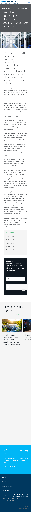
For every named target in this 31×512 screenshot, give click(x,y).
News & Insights (7, 486)
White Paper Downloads (13, 250)
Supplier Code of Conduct (22, 507)
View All (17, 314)
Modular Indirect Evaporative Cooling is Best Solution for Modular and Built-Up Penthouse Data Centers (12, 340)
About (4, 477)
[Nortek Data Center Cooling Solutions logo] (9, 2)
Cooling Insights (21, 8)
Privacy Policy (18, 505)
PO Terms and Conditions (23, 508)
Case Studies (10, 236)
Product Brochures (11, 246)
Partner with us (9, 466)
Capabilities (6, 482)
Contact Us (5, 490)
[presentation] (17, 287)
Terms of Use (26, 505)
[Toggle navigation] (29, 2)
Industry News (10, 243)
